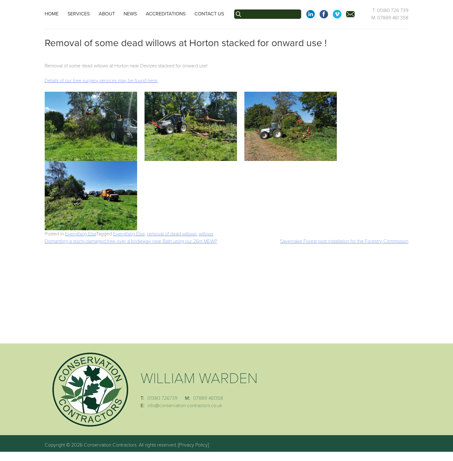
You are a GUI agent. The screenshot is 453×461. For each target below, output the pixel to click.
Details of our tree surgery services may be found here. (101, 81)
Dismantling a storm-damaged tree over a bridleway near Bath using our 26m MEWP (131, 241)
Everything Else (80, 234)
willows (206, 234)
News (130, 14)
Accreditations (166, 14)
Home (52, 14)
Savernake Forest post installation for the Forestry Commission (344, 241)
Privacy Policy (193, 445)
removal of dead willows (172, 234)
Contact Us (209, 14)
